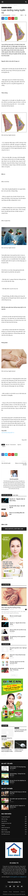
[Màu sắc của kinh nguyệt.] (5, 617)
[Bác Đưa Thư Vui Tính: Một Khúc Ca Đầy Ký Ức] (5, 782)
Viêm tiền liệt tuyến (5, 463)
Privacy (10, 891)
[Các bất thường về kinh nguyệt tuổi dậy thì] (5, 638)
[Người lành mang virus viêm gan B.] (7, 733)
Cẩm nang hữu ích (5, 747)
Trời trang (17, 727)
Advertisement (16, 891)
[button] (26, 2)
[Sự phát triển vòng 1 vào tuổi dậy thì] (5, 507)
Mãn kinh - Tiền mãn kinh (11, 444)
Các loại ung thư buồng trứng (10, 607)
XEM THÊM (15, 495)
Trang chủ (3, 5)
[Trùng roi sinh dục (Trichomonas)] (21, 744)
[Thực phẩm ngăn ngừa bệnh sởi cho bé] (5, 800)
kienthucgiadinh (6, 15)
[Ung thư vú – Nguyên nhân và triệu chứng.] (5, 500)
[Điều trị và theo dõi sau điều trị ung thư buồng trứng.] (5, 631)
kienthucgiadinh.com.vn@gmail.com (18, 876)
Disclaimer (5, 891)
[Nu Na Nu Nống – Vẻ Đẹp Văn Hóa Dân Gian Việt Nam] (5, 775)
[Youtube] (21, 886)
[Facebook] (6, 886)
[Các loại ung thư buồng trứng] (14, 597)
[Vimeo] (14, 886)
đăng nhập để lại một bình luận (14, 528)
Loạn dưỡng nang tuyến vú (7, 432)
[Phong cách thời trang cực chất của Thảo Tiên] (5, 793)
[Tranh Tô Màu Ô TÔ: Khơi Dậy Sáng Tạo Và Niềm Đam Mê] (5, 768)
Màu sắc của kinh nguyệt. (15, 616)
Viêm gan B (4, 736)
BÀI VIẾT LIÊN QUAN (6, 495)
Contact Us (22, 891)
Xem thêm (13, 675)
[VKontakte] (17, 886)
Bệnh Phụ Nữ (9, 5)
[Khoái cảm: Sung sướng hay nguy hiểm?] (5, 656)
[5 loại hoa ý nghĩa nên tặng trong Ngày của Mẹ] (7, 744)
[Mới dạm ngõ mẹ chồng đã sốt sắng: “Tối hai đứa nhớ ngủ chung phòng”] (5, 670)
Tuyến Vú (15, 5)
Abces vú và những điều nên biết (21, 464)
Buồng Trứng (4, 605)
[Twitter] (10, 886)
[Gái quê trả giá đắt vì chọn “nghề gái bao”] (5, 649)
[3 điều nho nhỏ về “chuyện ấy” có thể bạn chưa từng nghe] (5, 807)
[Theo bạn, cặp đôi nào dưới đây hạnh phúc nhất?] (5, 663)
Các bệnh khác (17, 747)
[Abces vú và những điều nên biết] (5, 514)
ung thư (3, 446)
